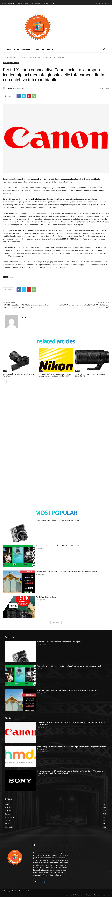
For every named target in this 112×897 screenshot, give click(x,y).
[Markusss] (4, 88)
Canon (12, 62)
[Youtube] (108, 4)
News (17, 62)
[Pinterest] (29, 96)
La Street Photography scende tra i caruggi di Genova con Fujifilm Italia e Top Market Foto (66, 571)
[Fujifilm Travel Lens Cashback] (19, 607)
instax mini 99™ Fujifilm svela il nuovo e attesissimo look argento (58, 520)
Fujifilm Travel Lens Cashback (46, 597)
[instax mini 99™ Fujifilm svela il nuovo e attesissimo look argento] (19, 530)
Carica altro (55, 623)
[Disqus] (56, 417)
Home (5, 57)
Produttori (11, 57)
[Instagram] (99, 4)
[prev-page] (4, 381)
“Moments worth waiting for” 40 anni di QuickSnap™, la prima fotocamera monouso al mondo (68, 546)
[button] (104, 49)
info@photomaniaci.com (49, 882)
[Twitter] (102, 4)
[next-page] (7, 381)
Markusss (11, 88)
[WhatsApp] (34, 96)
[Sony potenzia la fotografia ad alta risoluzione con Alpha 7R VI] (20, 360)
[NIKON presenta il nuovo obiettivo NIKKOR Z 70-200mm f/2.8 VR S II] (92, 360)
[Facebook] (96, 4)
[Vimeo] (105, 4)
